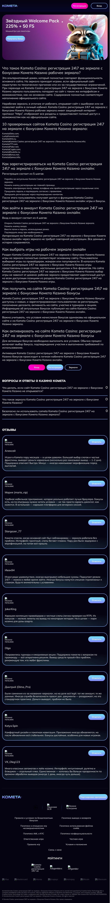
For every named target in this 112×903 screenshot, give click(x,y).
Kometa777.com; (10, 144)
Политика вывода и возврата (76, 818)
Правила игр (33, 844)
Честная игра (76, 839)
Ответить (96, 442)
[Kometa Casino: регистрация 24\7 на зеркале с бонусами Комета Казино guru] (38, 868)
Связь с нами (55, 850)
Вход (99, 6)
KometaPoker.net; (10, 146)
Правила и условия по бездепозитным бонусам (34, 819)
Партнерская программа (93, 797)
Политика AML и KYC (33, 833)
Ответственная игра (34, 839)
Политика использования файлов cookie (76, 827)
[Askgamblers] (56, 868)
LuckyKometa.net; (10, 136)
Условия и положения (76, 844)
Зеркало (73, 367)
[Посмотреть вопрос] (107, 387)
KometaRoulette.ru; (11, 152)
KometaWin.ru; (9, 139)
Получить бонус (15, 38)
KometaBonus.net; (10, 154)
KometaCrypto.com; (11, 149)
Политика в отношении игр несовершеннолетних (33, 827)
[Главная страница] (10, 6)
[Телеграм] (71, 807)
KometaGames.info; (11, 157)
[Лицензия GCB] (52, 807)
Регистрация (79, 6)
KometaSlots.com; (10, 133)
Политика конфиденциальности (76, 833)
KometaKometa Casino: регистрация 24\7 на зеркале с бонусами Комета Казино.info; (44, 141)
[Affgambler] (73, 868)
